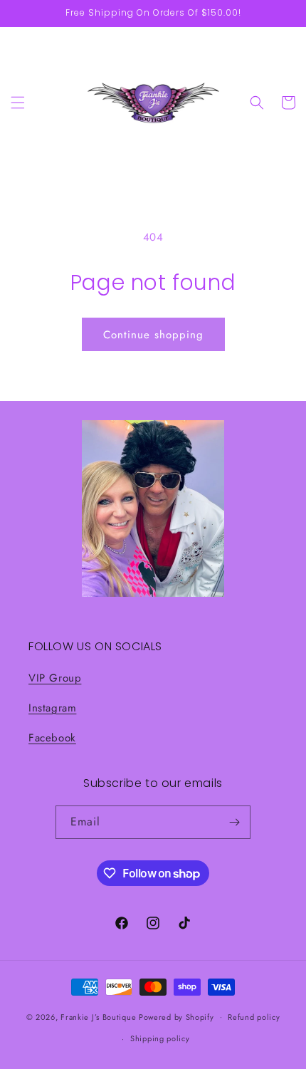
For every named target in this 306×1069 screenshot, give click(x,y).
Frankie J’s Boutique (98, 1016)
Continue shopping (153, 335)
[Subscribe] (234, 822)
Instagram (52, 708)
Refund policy (254, 1017)
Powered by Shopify (176, 1016)
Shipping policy (160, 1038)
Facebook (52, 738)
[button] (17, 102)
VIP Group (54, 678)
